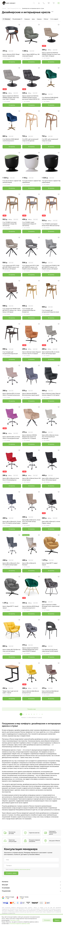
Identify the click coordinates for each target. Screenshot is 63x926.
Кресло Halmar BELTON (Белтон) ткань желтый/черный (11, 650)
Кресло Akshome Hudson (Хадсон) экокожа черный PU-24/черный (51, 394)
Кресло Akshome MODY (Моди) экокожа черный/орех (11, 55)
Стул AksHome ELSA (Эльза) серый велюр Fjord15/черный (50, 650)
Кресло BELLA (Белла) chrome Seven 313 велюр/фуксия (11, 479)
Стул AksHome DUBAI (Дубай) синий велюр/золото (11, 139)
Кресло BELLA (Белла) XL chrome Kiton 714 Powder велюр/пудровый (31, 521)
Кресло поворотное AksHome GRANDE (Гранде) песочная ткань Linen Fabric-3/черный (51, 54)
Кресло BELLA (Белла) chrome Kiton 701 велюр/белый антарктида (50, 436)
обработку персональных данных (22, 869)
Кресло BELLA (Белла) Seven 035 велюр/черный (31, 479)
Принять (57, 920)
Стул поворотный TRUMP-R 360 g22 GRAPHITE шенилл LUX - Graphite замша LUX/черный (51, 267)
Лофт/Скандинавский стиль (14, 8)
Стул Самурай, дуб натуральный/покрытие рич (10, 352)
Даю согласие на (18, 869)
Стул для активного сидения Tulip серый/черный (51, 181)
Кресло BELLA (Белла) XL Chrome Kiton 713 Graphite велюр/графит (12, 522)
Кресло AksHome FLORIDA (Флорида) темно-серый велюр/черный (51, 606)
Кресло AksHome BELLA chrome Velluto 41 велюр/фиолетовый (11, 437)
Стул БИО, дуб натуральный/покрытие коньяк (50, 139)
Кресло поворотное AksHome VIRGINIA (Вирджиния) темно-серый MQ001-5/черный (30, 649)
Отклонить (47, 920)
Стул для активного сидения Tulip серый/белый (31, 181)
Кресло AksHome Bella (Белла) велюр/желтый (30, 691)
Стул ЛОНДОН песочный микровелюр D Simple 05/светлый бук (10, 223)
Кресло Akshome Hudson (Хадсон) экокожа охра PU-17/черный (31, 352)
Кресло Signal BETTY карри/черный (50, 563)
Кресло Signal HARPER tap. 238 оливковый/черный (30, 55)
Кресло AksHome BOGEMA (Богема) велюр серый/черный (30, 394)
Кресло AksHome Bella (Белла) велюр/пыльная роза (50, 691)
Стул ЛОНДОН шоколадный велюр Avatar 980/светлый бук (50, 224)
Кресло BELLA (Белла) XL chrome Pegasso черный (51, 522)
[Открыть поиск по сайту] (34, 3)
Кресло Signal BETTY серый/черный (10, 607)
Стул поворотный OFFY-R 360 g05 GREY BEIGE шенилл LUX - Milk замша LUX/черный (11, 267)
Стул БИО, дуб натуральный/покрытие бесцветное (30, 139)
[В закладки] (19, 25)
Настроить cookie (14, 920)
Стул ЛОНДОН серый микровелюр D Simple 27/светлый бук (29, 223)
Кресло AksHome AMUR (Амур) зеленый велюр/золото (30, 607)
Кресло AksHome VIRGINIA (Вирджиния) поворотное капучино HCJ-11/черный (29, 436)
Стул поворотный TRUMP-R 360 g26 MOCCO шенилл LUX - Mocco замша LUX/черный (12, 310)
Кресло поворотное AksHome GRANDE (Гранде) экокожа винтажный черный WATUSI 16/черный (31, 97)
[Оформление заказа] (53, 3)
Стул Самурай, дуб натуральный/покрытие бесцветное (28, 310)
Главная (4, 8)
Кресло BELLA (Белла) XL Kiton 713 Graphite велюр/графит (11, 563)
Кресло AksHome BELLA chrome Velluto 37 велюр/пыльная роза (11, 394)
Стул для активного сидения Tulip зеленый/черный (12, 181)
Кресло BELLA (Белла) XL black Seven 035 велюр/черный (50, 479)
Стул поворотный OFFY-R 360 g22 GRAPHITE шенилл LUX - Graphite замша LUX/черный (30, 267)
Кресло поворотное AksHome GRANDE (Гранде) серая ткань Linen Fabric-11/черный (11, 97)
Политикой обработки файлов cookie (20, 923)
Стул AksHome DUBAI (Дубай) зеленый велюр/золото (50, 98)
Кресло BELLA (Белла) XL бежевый (29, 563)
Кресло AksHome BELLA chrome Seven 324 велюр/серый (50, 352)
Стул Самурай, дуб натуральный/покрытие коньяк (50, 311)
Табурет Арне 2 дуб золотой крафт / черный (10, 691)
